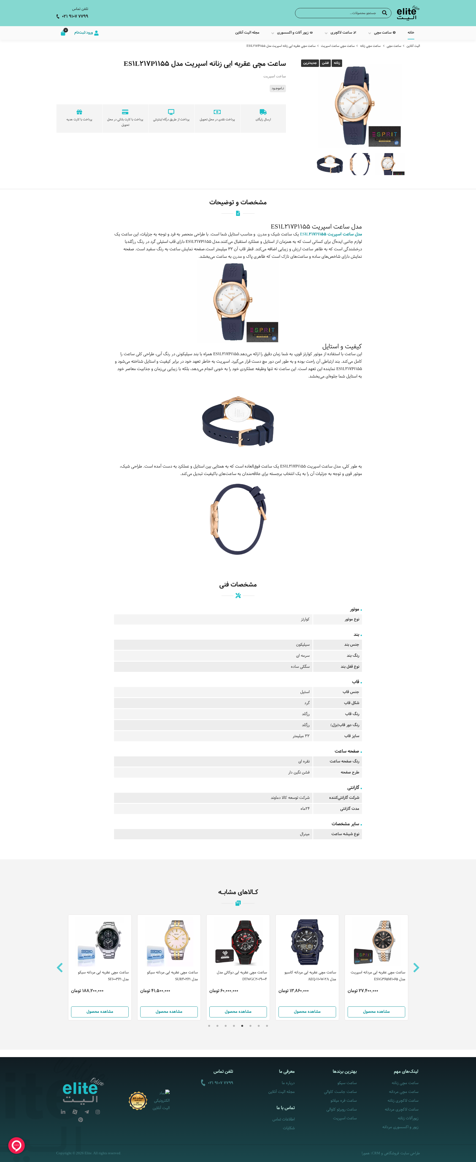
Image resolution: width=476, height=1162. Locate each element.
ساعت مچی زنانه (370, 46)
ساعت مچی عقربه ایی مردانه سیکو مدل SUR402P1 (172, 976)
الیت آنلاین (413, 46)
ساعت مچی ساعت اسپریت (338, 46)
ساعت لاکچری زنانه (403, 1101)
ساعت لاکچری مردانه (401, 1109)
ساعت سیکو (346, 1083)
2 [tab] (258, 1026)
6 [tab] (225, 1026)
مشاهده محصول (99, 1012)
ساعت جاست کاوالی (340, 1092)
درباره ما (288, 1083)
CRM (376, 1153)
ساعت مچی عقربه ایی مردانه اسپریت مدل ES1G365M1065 (378, 976)
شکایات (289, 1128)
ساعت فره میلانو (343, 1101)
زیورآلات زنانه (408, 1118)
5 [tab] (234, 1026)
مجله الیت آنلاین (281, 1092)
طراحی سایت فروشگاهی (402, 1153)
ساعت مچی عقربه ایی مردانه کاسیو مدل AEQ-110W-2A (310, 976)
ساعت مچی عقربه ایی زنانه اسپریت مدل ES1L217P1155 (281, 46)
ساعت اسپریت (344, 1118)
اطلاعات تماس (283, 1119)
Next (416, 967)
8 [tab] (209, 1026)
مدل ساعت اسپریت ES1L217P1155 (331, 234)
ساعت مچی (394, 46)
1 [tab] (267, 1026)
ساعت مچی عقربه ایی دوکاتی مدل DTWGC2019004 (242, 976)
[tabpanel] (238, 967)
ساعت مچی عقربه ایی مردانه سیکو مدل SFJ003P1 (103, 976)
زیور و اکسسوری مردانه (400, 1127)
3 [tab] (250, 1026)
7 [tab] (217, 1026)
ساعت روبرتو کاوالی (341, 1109)
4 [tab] (242, 1026)
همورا (366, 1153)
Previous (59, 967)
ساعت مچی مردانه (403, 1092)
